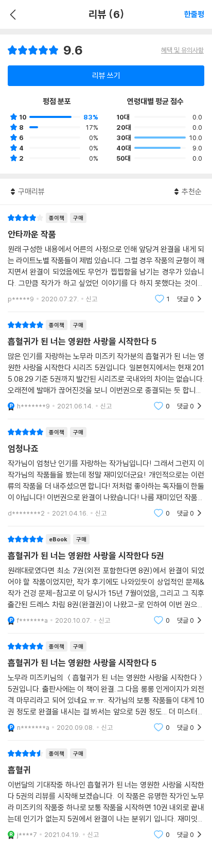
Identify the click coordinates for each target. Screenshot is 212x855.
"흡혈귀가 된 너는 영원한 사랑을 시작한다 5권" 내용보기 (106, 579)
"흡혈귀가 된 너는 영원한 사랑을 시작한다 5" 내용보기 (106, 365)
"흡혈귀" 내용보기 (106, 794)
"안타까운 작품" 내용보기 (106, 258)
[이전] (11, 14)
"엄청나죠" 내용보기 (106, 472)
